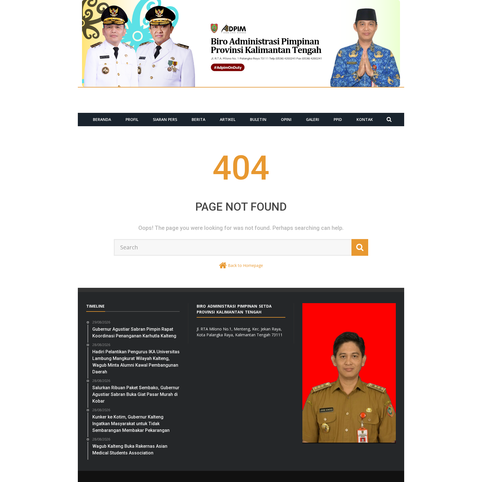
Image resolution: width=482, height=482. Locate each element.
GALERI (312, 119)
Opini (286, 119)
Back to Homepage (245, 265)
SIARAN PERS (165, 119)
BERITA (198, 119)
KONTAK (364, 119)
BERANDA (102, 119)
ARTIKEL (227, 119)
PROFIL (132, 119)
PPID (338, 119)
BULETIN (258, 119)
